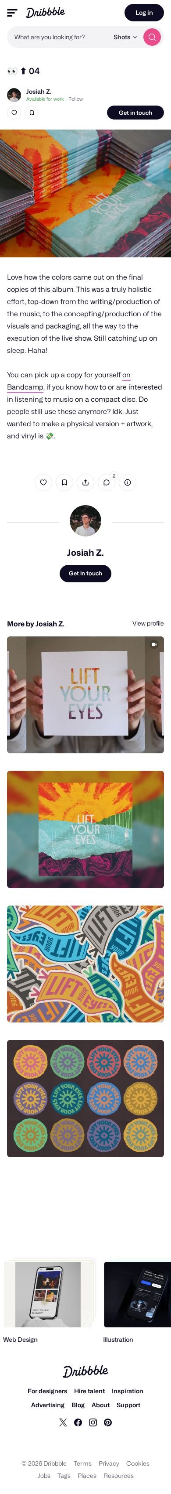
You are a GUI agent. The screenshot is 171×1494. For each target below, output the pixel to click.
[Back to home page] (45, 12)
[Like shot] (14, 113)
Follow (75, 99)
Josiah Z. (38, 91)
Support (128, 1405)
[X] (63, 1422)
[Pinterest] (108, 1422)
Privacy (109, 1463)
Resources (118, 1475)
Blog (78, 1405)
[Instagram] (93, 1422)
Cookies (138, 1463)
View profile (148, 623)
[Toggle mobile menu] (12, 13)
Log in (144, 12)
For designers (47, 1391)
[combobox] (57, 37)
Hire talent (89, 1391)
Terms (83, 1463)
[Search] (152, 37)
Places (87, 1475)
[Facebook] (78, 1422)
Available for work (45, 99)
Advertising (47, 1405)
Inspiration (127, 1391)
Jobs (44, 1475)
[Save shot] (32, 113)
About (101, 1405)
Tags (64, 1475)
